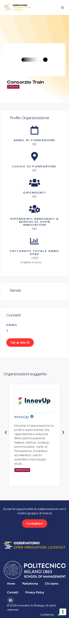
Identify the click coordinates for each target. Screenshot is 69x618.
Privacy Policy (34, 592)
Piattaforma (30, 583)
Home (11, 583)
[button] (62, 7)
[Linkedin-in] (10, 600)
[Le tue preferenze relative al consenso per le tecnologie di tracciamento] (62, 612)
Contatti (12, 592)
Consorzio (13, 87)
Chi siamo (51, 583)
